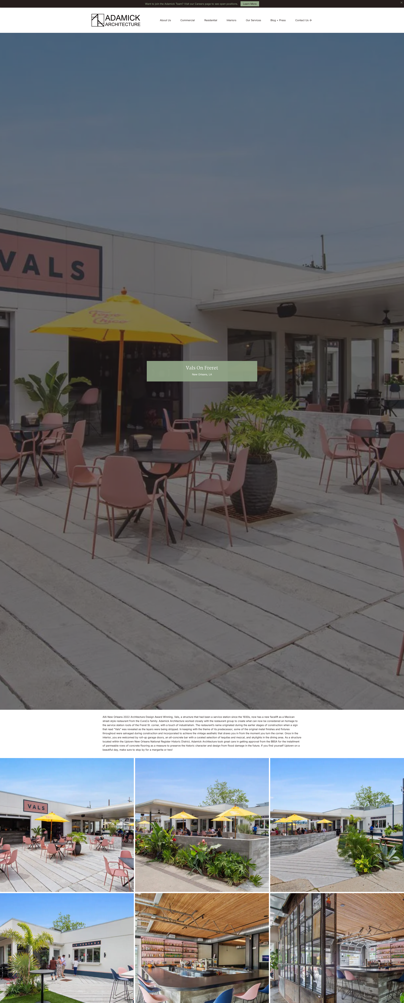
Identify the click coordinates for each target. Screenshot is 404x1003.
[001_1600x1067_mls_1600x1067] (337, 825)
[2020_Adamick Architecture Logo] (116, 20)
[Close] (401, 2)
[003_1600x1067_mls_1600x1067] (67, 825)
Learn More (250, 3)
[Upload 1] (202, 825)
